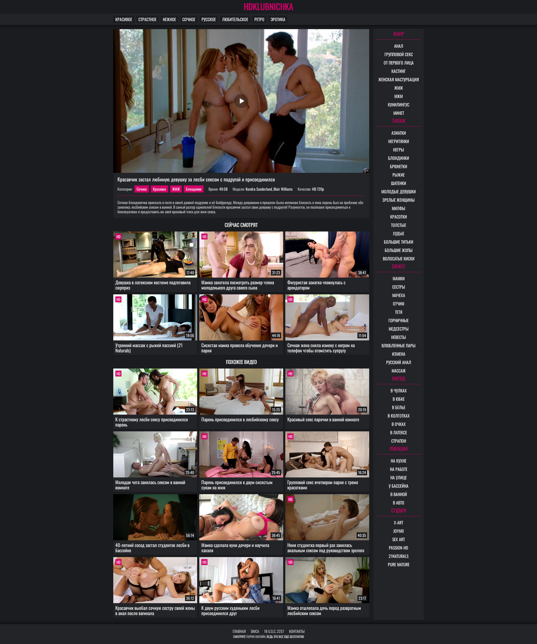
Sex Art (398, 539)
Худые (398, 233)
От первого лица (399, 62)
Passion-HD (398, 547)
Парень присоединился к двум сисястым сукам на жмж (236, 485)
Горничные (398, 320)
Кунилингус (398, 104)
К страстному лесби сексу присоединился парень (151, 422)
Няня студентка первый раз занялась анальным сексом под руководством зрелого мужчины (325, 548)
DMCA (255, 631)
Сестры (398, 287)
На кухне (398, 461)
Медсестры (399, 329)
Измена (398, 354)
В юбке (399, 399)
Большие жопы (399, 250)
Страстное (147, 19)
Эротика (278, 19)
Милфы (398, 208)
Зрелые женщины (398, 200)
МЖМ (398, 96)
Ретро (259, 19)
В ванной (398, 494)
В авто (398, 502)
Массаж (399, 370)
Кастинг (398, 71)
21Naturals (398, 556)
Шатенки (398, 183)
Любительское (235, 19)
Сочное (188, 19)
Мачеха (398, 295)
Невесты (398, 337)
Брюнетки (398, 166)
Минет (398, 113)
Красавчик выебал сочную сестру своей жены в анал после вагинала (155, 610)
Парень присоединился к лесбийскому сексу (240, 419)
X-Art (398, 522)
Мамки (399, 278)
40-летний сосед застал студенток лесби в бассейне (152, 547)
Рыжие (398, 175)
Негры (398, 149)
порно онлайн (255, 636)
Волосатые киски (398, 258)
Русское (209, 19)
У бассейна (398, 486)
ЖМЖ (176, 189)
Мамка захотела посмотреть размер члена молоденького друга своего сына (237, 285)
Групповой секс (399, 54)
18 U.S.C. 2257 (274, 631)
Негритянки (398, 141)
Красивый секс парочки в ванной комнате (323, 419)
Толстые (398, 225)
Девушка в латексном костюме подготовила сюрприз (152, 285)
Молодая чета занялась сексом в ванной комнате (150, 485)
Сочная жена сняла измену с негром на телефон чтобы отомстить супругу (321, 348)
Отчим (398, 303)
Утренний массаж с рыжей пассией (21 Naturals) (149, 348)
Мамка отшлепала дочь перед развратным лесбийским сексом (324, 610)
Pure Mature (398, 564)
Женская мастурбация (398, 79)
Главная (239, 631)
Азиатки (398, 133)
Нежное (169, 19)
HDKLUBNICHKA (268, 6)
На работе (398, 469)
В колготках (399, 416)
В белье (398, 407)
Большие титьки (398, 242)
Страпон (398, 441)
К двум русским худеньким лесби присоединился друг (230, 610)
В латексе (398, 432)
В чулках (399, 390)
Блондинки (193, 189)
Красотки (398, 216)
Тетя (398, 312)
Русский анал (398, 362)
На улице (398, 477)
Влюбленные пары (399, 345)
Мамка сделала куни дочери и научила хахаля (235, 547)
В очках (399, 424)
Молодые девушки (398, 191)
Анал (398, 46)
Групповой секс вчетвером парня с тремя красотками (322, 485)
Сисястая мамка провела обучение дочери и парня (239, 348)
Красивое (123, 19)
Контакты (297, 631)
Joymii (398, 531)
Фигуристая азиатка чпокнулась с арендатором (316, 285)
